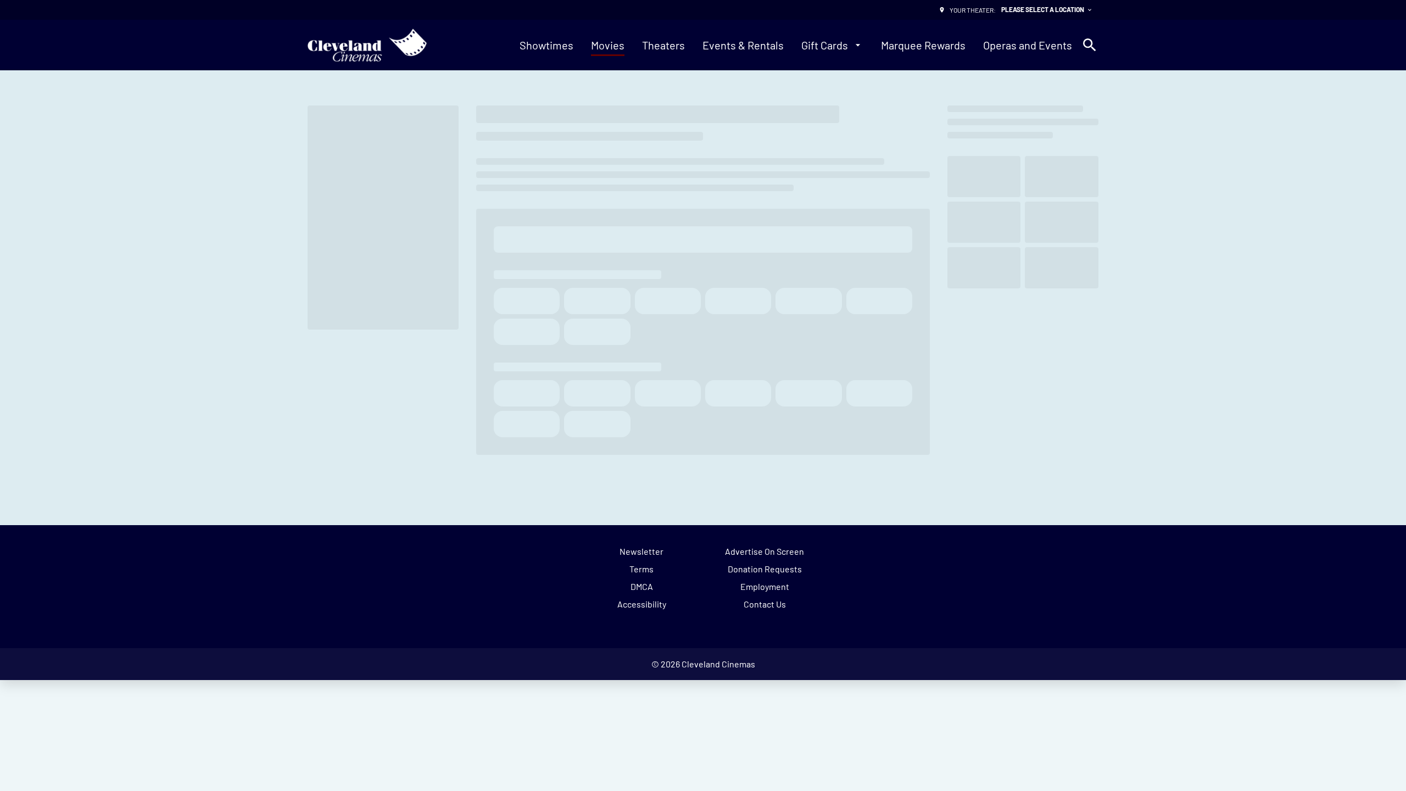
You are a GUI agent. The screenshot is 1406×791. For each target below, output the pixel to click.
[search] (1089, 45)
